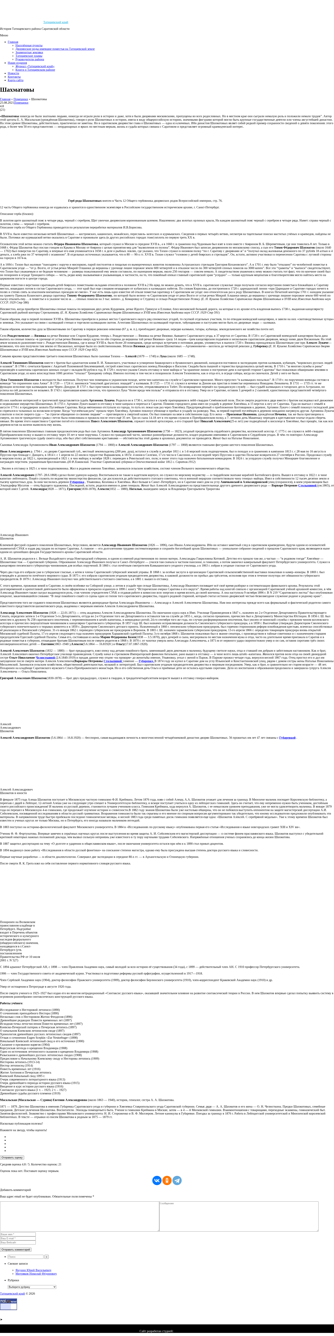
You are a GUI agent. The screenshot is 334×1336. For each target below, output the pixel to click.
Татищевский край (55, 22)
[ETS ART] (184, 1331)
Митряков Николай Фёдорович (36, 1273)
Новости (13, 73)
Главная (13, 42)
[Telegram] (177, 1180)
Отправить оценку (12, 1157)
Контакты (14, 76)
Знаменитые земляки (29, 52)
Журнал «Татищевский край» (35, 66)
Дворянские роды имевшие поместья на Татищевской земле (55, 48)
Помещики (21, 99)
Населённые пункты (29, 45)
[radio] (171, 1137)
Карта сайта (15, 80)
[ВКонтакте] (157, 1180)
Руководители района (29, 59)
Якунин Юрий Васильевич (33, 1270)
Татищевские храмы (28, 55)
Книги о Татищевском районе (35, 69)
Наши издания (17, 62)
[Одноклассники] (167, 1180)
